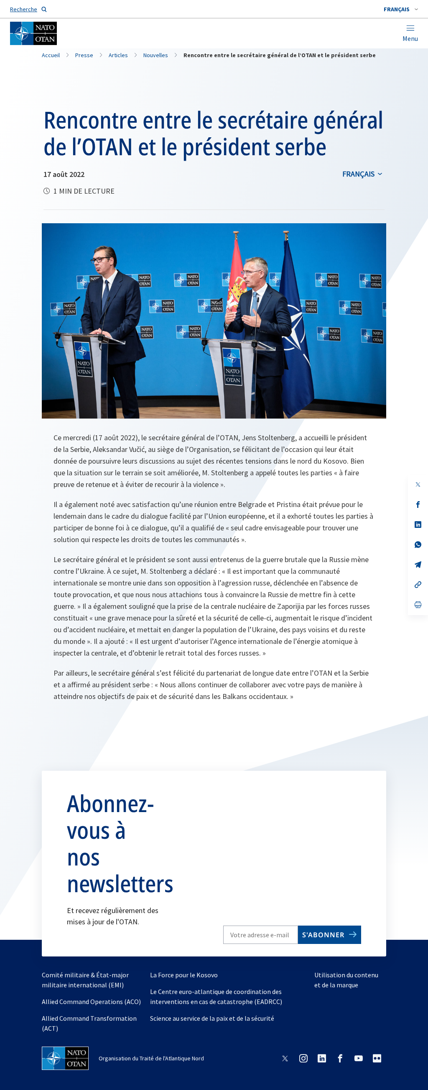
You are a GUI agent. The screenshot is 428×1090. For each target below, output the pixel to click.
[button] (401, 9)
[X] (418, 484)
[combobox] (401, 9)
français (358, 174)
